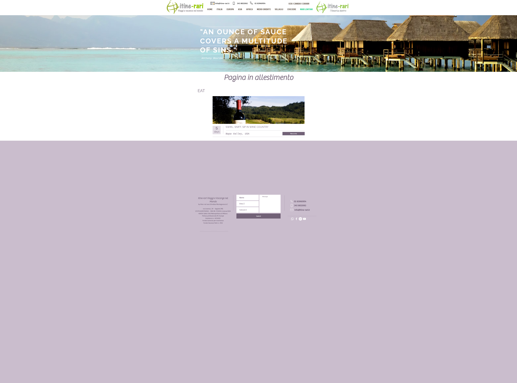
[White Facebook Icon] (296, 219)
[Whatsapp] (292, 219)
